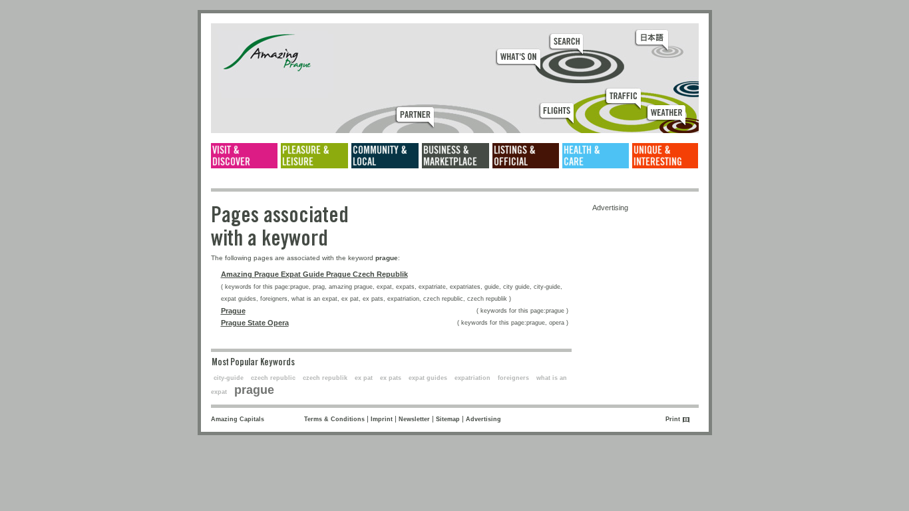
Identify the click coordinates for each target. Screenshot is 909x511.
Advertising (483, 419)
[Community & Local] (385, 155)
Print (672, 419)
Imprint (382, 419)
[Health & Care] (595, 155)
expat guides (428, 378)
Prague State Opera (255, 323)
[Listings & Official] (525, 155)
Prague (233, 311)
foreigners (513, 378)
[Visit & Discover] (244, 155)
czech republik (325, 378)
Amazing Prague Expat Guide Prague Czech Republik (314, 274)
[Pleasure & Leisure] (314, 155)
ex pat (364, 378)
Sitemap (448, 419)
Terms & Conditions (334, 419)
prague (254, 390)
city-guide (229, 378)
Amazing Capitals (237, 419)
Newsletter (414, 419)
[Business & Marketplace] (455, 155)
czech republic (273, 378)
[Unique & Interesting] (665, 155)
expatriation (472, 378)
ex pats (390, 378)
